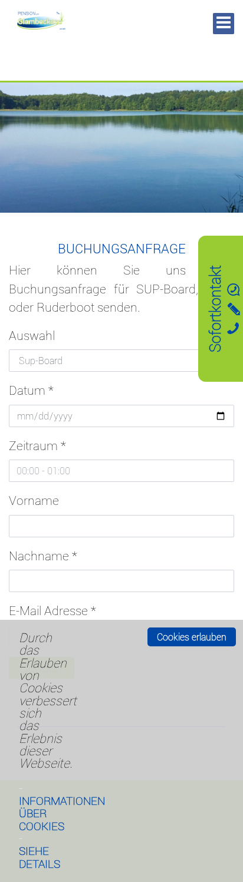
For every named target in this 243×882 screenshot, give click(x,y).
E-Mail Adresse (52, 610)
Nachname (43, 555)
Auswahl (32, 335)
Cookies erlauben (191, 636)
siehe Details (39, 856)
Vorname (34, 500)
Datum (31, 390)
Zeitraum (37, 445)
